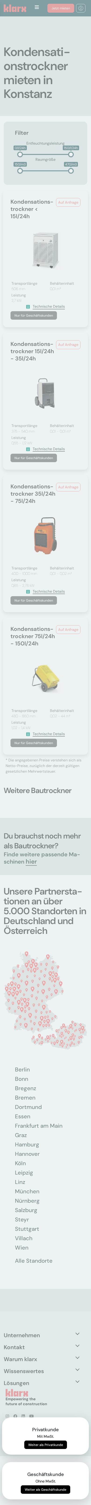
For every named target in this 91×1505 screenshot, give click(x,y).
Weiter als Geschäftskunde (45, 1489)
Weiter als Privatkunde (45, 1445)
